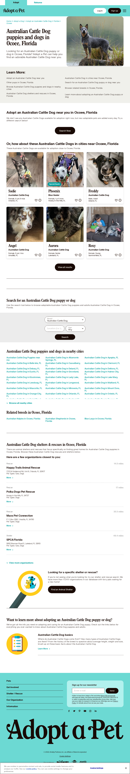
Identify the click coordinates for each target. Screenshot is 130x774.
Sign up (114, 11)
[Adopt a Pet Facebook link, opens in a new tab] (69, 711)
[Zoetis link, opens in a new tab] (83, 762)
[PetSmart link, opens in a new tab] (62, 761)
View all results (65, 267)
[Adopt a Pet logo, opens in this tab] (65, 734)
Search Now (65, 130)
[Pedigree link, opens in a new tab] (74, 762)
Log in (100, 11)
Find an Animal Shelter (62, 589)
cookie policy (31, 769)
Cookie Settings (65, 756)
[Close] (126, 768)
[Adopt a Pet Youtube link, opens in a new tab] (85, 711)
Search (65, 337)
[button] (36, 200)
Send (112, 691)
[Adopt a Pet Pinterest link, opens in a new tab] (80, 711)
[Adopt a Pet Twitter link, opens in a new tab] (75, 711)
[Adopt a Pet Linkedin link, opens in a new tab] (96, 711)
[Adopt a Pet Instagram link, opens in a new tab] (91, 711)
